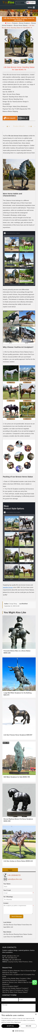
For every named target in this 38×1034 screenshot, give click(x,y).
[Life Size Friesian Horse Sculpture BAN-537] (19, 716)
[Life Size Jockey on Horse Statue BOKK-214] (19, 842)
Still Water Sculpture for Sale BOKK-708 (17, 777)
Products (15, 23)
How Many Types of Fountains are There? (15, 990)
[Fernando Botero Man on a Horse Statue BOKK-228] (19, 632)
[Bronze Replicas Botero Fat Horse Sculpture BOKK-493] (19, 800)
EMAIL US (24, 118)
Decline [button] (28, 1026)
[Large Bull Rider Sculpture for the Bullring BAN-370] (19, 674)
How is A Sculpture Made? (10, 986)
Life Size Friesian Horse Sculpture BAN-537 (18, 735)
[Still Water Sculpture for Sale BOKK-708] (19, 758)
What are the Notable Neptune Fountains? (15, 988)
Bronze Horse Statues (20, 25)
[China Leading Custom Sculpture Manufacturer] (8, 3)
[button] (30, 7)
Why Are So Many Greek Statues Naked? (15, 992)
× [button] (36, 1014)
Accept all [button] (10, 1026)
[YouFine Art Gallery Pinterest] (3, 965)
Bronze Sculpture (24, 23)
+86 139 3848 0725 (11, 958)
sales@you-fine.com (15, 879)
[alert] (19, 1023)
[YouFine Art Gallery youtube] (2, 965)
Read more (18, 1022)
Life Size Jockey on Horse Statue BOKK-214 (18, 861)
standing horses (8, 587)
